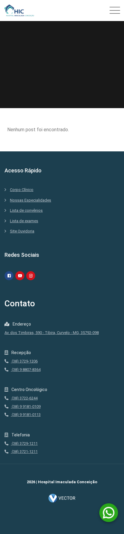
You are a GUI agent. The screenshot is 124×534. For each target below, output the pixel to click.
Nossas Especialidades (30, 200)
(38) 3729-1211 (24, 443)
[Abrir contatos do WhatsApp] (108, 512)
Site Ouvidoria (22, 231)
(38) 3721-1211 (24, 451)
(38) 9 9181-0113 (26, 414)
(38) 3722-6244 (24, 398)
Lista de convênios (26, 210)
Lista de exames (24, 221)
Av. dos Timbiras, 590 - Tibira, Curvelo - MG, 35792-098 (52, 332)
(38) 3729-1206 (24, 361)
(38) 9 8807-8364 (26, 369)
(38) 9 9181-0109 (26, 406)
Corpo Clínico (21, 189)
